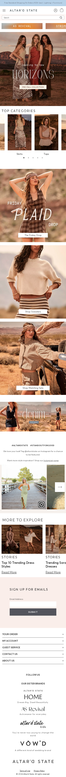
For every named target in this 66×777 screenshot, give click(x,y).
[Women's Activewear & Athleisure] (22, 26)
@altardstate (31, 451)
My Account (10, 640)
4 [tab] (37, 158)
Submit (33, 612)
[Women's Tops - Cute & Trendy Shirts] (46, 132)
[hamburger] (4, 10)
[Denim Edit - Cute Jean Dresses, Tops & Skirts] (33, 417)
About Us (8, 660)
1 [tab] (23, 158)
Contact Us (9, 654)
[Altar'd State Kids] (33, 723)
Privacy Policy (39, 771)
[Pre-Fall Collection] (33, 68)
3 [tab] (33, 158)
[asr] (33, 708)
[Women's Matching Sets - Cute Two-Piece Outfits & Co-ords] (33, 357)
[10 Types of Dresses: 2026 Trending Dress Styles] (22, 539)
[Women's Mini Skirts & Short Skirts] (19, 132)
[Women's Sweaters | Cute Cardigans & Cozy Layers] (33, 281)
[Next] (60, 487)
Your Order (10, 634)
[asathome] (33, 694)
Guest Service (11, 647)
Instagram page (51, 460)
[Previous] (6, 487)
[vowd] (33, 743)
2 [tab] (28, 158)
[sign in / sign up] (55, 10)
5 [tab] (42, 158)
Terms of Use (25, 771)
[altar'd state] (23, 10)
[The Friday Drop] (33, 205)
